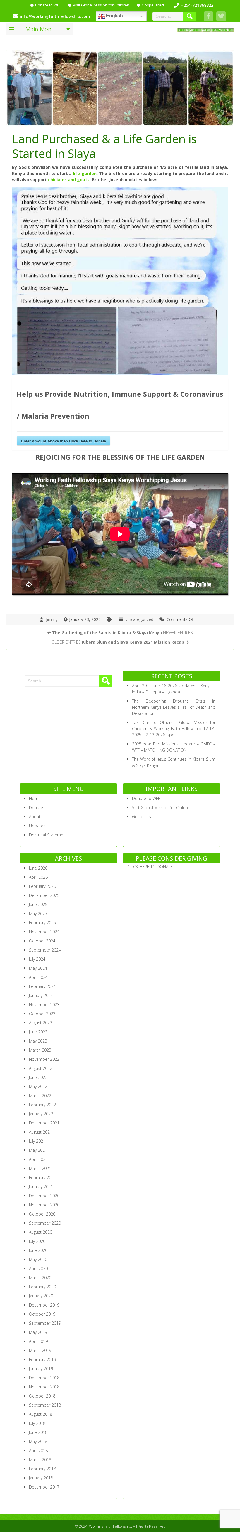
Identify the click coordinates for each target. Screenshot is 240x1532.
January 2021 (41, 1186)
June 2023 (38, 1032)
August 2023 (40, 1023)
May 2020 (38, 1259)
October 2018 (42, 1396)
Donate (36, 807)
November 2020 (44, 1205)
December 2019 (44, 1305)
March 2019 (40, 1350)
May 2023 (38, 1041)
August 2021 (40, 1132)
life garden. (85, 173)
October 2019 (42, 1314)
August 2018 (40, 1414)
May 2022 (38, 1086)
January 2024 (41, 995)
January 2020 (41, 1296)
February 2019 (42, 1359)
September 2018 (45, 1405)
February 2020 (42, 1286)
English (114, 15)
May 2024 (38, 968)
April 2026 (38, 877)
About (34, 816)
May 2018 (38, 1441)
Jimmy (52, 619)
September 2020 (45, 1223)
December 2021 (44, 1123)
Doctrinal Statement (48, 835)
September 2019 (45, 1323)
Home (35, 798)
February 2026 (42, 886)
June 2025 (38, 904)
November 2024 (44, 932)
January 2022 (41, 1114)
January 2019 (41, 1368)
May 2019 (38, 1332)
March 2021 (40, 1168)
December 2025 (44, 895)
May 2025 (38, 913)
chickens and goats (69, 179)
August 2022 (40, 1068)
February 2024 (42, 986)
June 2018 (38, 1432)
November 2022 (44, 1059)
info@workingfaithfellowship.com (55, 16)
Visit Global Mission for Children (101, 5)
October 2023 (42, 1013)
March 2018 (40, 1459)
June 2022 (38, 1077)
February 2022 (42, 1104)
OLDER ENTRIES (118, 642)
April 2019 (38, 1341)
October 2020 (42, 1214)
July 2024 (37, 959)
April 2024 (38, 977)
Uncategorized (139, 619)
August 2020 (40, 1232)
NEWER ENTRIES (122, 632)
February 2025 (42, 922)
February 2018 (42, 1469)
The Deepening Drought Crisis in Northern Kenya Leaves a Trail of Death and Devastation (173, 707)
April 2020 (38, 1268)
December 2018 (44, 1378)
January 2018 (41, 1478)
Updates (37, 826)
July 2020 (37, 1241)
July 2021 (37, 1141)
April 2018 (38, 1450)
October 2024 (42, 941)
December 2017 (44, 1487)
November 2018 (44, 1387)
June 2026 (38, 868)
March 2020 (40, 1277)
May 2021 (38, 1150)
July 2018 (37, 1423)
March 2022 (40, 1095)
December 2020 (44, 1195)
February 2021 (42, 1177)
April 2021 (38, 1159)
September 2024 (45, 950)
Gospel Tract (153, 5)
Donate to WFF (48, 5)
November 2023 (44, 1004)
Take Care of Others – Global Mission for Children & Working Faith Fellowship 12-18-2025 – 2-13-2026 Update (173, 729)
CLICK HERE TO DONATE (150, 866)
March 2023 (40, 1050)
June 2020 (38, 1250)
